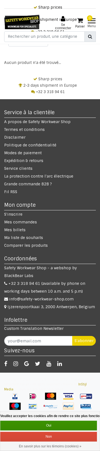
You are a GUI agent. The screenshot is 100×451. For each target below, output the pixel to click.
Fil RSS (10, 191)
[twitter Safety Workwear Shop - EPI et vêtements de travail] (37, 363)
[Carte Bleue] (87, 409)
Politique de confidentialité (30, 145)
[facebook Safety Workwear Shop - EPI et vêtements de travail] (5, 363)
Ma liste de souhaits (23, 237)
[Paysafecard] (52, 409)
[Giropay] (87, 399)
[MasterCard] (52, 399)
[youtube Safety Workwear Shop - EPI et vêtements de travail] (48, 363)
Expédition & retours (23, 160)
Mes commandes (20, 222)
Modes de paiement (23, 152)
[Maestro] (17, 409)
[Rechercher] (90, 36)
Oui (48, 425)
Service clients (18, 168)
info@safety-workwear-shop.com (41, 299)
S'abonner (84, 340)
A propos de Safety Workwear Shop (37, 121)
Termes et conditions (24, 129)
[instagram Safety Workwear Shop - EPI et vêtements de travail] (15, 363)
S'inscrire (13, 214)
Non (49, 436)
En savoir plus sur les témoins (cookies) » (50, 446)
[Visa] (70, 399)
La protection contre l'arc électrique (38, 176)
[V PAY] (17, 399)
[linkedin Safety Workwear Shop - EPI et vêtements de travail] (59, 363)
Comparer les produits (26, 245)
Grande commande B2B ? (28, 183)
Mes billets (15, 229)
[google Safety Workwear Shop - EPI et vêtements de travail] (26, 363)
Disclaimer (15, 137)
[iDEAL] (35, 399)
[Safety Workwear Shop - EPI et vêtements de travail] (22, 22)
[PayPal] (70, 409)
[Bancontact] (35, 409)
